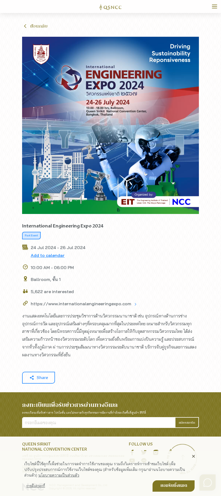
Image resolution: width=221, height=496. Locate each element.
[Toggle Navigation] (214, 6)
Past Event (31, 235)
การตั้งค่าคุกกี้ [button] (35, 486)
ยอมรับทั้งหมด (173, 486)
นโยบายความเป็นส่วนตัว (58, 475)
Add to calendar (48, 255)
